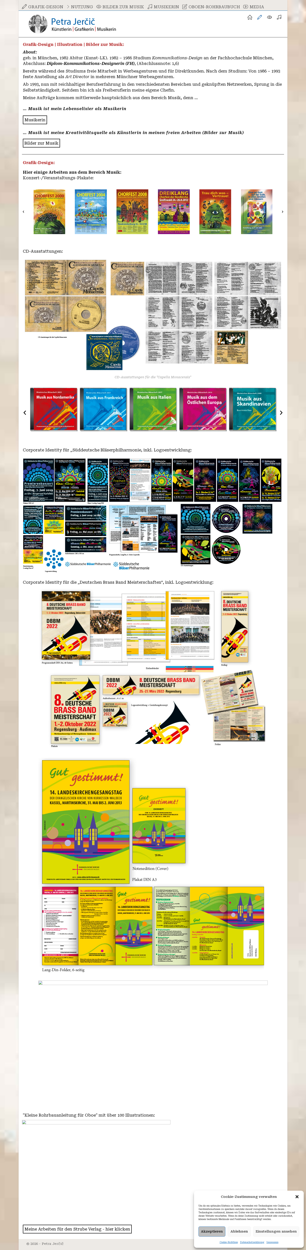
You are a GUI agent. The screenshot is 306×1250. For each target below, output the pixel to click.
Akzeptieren (212, 1231)
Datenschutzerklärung (252, 1242)
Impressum (272, 1242)
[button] (297, 1196)
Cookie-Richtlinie (229, 1242)
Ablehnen (239, 1231)
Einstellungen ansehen (276, 1231)
